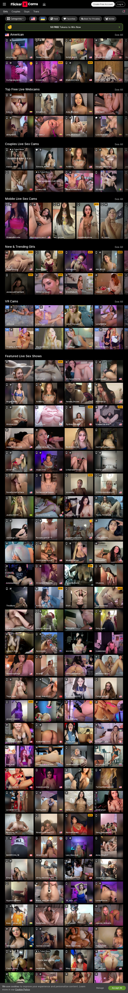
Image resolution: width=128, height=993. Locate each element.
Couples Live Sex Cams (22, 144)
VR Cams (11, 301)
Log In (120, 4)
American (17, 34)
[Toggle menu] (4, 4)
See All (119, 34)
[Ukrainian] (43, 18)
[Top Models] (44, 4)
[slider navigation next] (121, 60)
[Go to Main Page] (24, 4)
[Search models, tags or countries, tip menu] (123, 11)
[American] (33, 18)
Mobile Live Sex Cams (21, 199)
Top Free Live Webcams (22, 89)
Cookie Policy (22, 989)
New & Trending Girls (20, 247)
